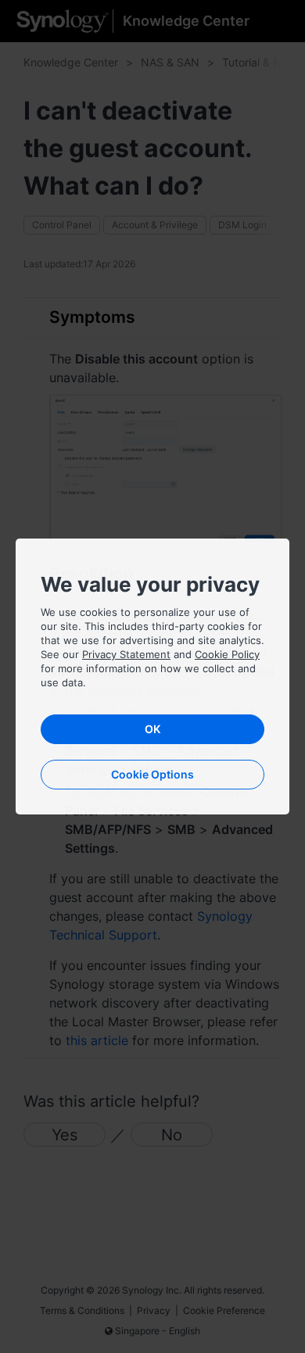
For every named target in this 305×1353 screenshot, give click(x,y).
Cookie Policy (227, 654)
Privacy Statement (126, 654)
